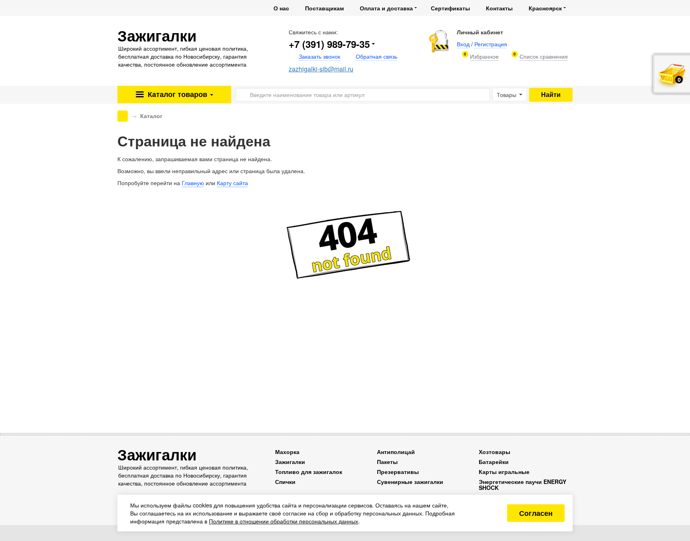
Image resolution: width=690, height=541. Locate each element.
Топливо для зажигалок (308, 472)
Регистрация (490, 44)
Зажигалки (290, 462)
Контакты (499, 8)
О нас (281, 8)
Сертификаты (450, 8)
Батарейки (494, 462)
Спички (285, 482)
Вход (463, 44)
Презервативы (398, 472)
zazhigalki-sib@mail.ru (321, 68)
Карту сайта (232, 183)
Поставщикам (324, 8)
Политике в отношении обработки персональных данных (283, 521)
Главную (193, 183)
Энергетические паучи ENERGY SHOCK (522, 485)
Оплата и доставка (386, 8)
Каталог (176, 94)
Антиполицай (396, 452)
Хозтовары (494, 452)
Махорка (287, 452)
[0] (484, 56)
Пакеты (387, 462)
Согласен (536, 513)
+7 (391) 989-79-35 (329, 44)
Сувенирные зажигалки (410, 482)
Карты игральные (504, 472)
